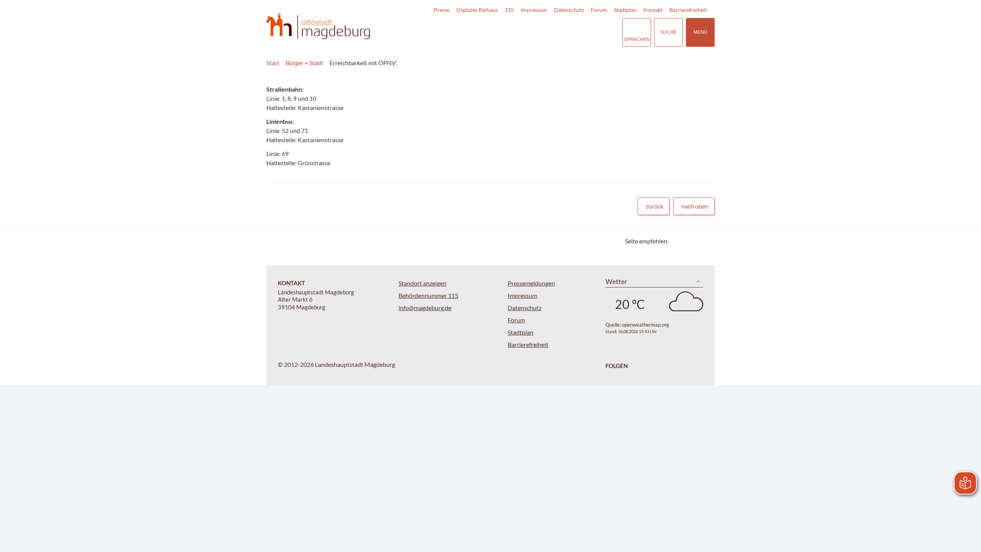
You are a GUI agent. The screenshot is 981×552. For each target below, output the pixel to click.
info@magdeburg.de (425, 307)
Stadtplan (625, 10)
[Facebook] (687, 241)
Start (272, 62)
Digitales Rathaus (477, 10)
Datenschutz (569, 10)
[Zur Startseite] (318, 26)
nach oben (695, 206)
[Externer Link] (563, 32)
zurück (654, 206)
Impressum (534, 10)
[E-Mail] (696, 241)
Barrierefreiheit (688, 10)
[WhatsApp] (706, 241)
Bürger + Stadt (304, 62)
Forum (599, 10)
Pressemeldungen (531, 283)
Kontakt (653, 10)
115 (509, 10)
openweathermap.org (645, 325)
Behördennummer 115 (428, 295)
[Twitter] (677, 241)
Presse (441, 10)
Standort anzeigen (422, 283)
